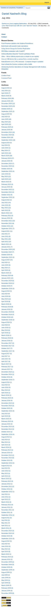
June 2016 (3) (5, 387)
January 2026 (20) (7, 101)
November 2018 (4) (7, 314)
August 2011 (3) (6, 518)
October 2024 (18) (7, 137)
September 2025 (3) (7, 111)
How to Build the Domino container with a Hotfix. (16, 64)
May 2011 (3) (5, 523)
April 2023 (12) (6, 179)
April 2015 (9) (5, 416)
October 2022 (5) (6, 195)
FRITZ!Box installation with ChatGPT (13, 51)
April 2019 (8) (5, 301)
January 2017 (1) (6, 369)
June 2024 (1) (5, 148)
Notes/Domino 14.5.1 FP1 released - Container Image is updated (22, 62)
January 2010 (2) (6, 559)
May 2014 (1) (5, 442)
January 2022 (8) (6, 218)
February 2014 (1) (7, 450)
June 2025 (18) (6, 119)
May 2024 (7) (5, 150)
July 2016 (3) (5, 385)
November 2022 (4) (7, 192)
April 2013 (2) (5, 476)
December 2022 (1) (7, 189)
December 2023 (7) (7, 163)
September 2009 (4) (7, 570)
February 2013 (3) (7, 481)
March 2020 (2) (6, 273)
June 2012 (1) (5, 497)
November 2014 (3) (7, 429)
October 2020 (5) (6, 254)
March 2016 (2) (6, 395)
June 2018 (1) (5, 327)
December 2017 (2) (7, 343)
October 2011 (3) (6, 512)
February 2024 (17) (7, 158)
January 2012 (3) (6, 507)
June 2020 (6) (5, 265)
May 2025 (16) (6, 122)
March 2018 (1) (6, 335)
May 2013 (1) (5, 473)
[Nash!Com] (6, 603)
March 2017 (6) (6, 364)
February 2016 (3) (7, 398)
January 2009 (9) (6, 590)
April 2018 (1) (5, 333)
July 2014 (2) (5, 439)
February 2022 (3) (7, 215)
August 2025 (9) (6, 114)
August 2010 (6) (6, 541)
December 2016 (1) (7, 372)
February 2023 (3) (7, 184)
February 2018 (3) (7, 338)
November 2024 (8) (7, 135)
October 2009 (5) (6, 567)
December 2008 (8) (7, 593)
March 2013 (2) (6, 478)
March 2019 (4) (6, 304)
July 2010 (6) (5, 544)
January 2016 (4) (6, 400)
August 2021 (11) (6, 231)
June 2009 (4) (5, 577)
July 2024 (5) (5, 145)
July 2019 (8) (5, 294)
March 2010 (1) (6, 554)
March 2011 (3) (6, 528)
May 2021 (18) (6, 239)
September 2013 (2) (7, 463)
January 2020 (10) (7, 278)
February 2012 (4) (7, 505)
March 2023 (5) (6, 182)
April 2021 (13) (6, 241)
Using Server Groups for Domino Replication (15, 48)
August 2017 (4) (6, 353)
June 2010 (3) (5, 546)
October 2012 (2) (6, 489)
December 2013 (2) (7, 455)
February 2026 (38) (7, 98)
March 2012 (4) (6, 502)
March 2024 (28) (6, 156)
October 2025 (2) (6, 109)
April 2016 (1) (5, 393)
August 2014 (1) (6, 437)
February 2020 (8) (7, 275)
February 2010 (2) (7, 557)
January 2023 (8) (6, 187)
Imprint (47, 2)
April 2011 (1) (5, 525)
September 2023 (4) (7, 171)
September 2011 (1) (7, 515)
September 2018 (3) (7, 320)
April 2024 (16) (6, 153)
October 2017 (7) (6, 348)
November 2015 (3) (7, 406)
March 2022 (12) (6, 213)
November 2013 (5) (7, 458)
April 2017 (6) (5, 361)
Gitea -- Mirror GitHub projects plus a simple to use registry (20, 56)
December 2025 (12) (8, 103)
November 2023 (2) (7, 166)
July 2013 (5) (5, 468)
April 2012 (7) (5, 499)
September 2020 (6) (7, 257)
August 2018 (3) (6, 322)
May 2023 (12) (6, 176)
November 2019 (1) (7, 283)
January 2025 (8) (6, 129)
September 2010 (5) (7, 538)
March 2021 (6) (6, 244)
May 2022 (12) (6, 208)
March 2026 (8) (6, 96)
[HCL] (6, 597)
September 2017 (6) (7, 351)
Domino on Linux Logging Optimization (14, 23)
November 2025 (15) (8, 106)
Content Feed (5, 75)
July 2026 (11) (6, 90)
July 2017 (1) (5, 356)
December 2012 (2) (7, 486)
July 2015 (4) (5, 413)
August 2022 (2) (6, 200)
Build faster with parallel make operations (14, 46)
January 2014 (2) (6, 452)
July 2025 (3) (5, 116)
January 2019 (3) (6, 309)
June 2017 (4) (5, 359)
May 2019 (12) (6, 299)
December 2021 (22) (8, 221)
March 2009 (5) (6, 585)
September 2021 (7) (7, 228)
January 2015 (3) (6, 424)
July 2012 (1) (5, 494)
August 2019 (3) (6, 291)
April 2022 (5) (5, 210)
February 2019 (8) (7, 307)
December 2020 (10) (8, 249)
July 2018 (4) (5, 325)
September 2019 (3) (7, 288)
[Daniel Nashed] (6, 605)
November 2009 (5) (7, 564)
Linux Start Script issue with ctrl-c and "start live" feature (19, 26)
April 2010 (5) (5, 551)
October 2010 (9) (6, 536)
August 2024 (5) (6, 142)
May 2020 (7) (5, 268)
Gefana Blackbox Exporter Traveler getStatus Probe (18, 54)
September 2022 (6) (7, 197)
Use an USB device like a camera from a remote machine (19, 59)
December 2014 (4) (7, 426)
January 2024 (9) (6, 161)
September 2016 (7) (7, 380)
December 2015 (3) (7, 403)
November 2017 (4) (7, 346)
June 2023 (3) (5, 174)
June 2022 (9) (5, 205)
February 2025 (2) (7, 127)
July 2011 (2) (5, 520)
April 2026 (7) (5, 93)
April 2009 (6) (5, 583)
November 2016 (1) (7, 374)
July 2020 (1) (5, 262)
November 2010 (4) (7, 533)
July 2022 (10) (6, 202)
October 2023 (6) (6, 169)
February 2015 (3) (7, 421)
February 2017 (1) (7, 366)
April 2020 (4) (5, 270)
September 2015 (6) (7, 411)
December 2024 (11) (8, 132)
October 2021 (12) (7, 226)
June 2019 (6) (5, 296)
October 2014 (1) (6, 432)
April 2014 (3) (5, 445)
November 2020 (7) (7, 252)
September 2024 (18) (8, 140)
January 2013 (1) (6, 484)
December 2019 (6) (7, 281)
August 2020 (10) (7, 260)
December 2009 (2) (7, 562)
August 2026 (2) (6, 88)
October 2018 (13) (7, 317)
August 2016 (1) (6, 382)
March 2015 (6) (6, 419)
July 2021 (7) (5, 234)
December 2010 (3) (7, 531)
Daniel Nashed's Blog (14, 13)
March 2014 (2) (6, 447)
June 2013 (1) (5, 471)
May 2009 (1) (5, 580)
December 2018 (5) (7, 312)
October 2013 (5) (6, 460)
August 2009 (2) (6, 572)
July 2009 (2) (5, 575)
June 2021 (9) (5, 236)
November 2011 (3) (7, 510)
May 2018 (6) (5, 330)
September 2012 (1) (7, 492)
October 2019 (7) (6, 286)
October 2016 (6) (6, 377)
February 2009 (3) (7, 588)
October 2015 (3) (6, 408)
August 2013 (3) (6, 465)
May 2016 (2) (5, 390)
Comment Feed (6, 78)
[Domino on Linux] (6, 600)
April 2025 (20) (6, 124)
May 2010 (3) (5, 549)
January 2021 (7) (6, 247)
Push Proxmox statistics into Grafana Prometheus (17, 43)
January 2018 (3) (6, 340)
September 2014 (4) (7, 434)
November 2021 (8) (7, 223)
